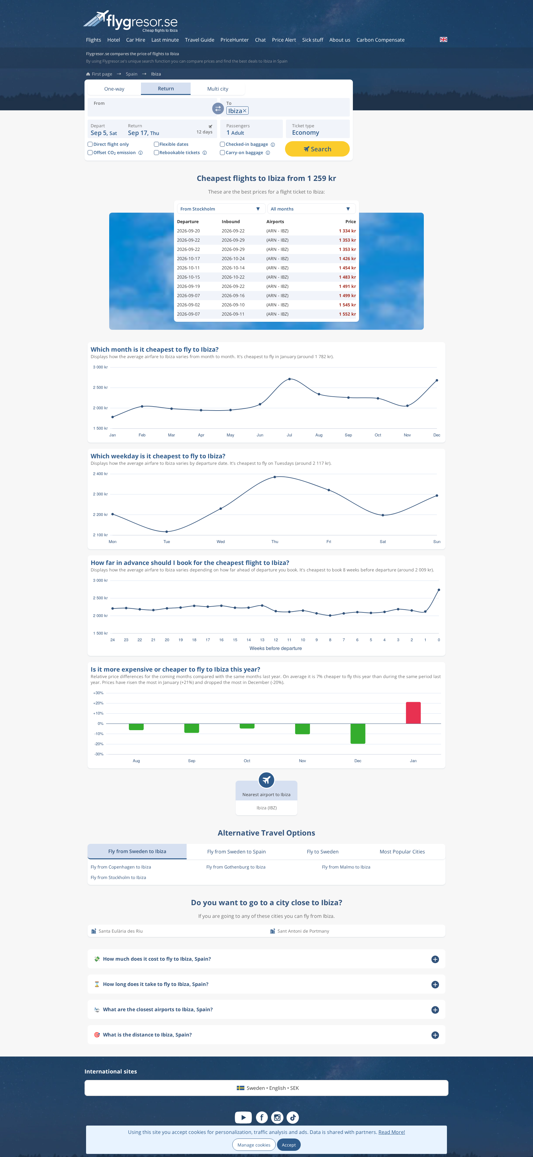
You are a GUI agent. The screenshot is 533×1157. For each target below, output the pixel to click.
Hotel (113, 39)
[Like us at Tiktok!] (293, 1117)
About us (339, 39)
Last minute (165, 39)
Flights (93, 39)
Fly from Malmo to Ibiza (346, 867)
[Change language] (443, 39)
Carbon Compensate (381, 39)
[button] (143, 129)
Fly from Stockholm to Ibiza (118, 877)
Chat (260, 39)
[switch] (218, 108)
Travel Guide (199, 39)
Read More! (391, 1132)
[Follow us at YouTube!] (243, 1117)
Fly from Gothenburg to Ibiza (236, 867)
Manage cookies (254, 1145)
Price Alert (284, 39)
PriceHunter (235, 39)
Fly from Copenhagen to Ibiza (121, 867)
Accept (289, 1145)
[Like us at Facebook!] (262, 1117)
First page (102, 74)
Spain (132, 74)
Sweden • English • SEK (273, 1088)
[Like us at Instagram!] (277, 1117)
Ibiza (156, 74)
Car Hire (135, 39)
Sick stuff (312, 39)
